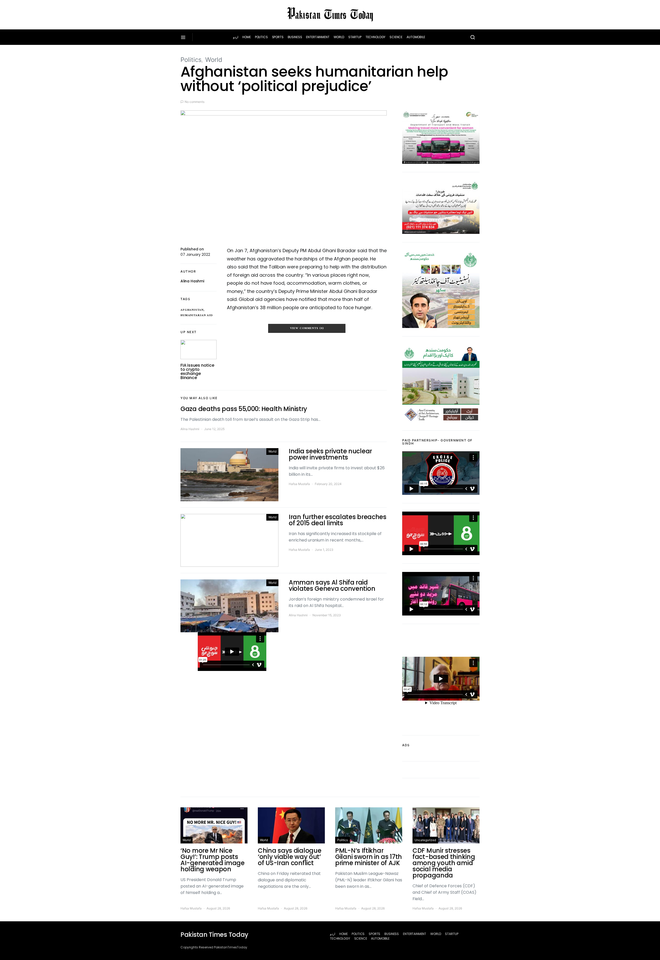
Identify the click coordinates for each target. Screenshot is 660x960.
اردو (235, 37)
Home (246, 37)
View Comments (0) (307, 328)
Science (396, 37)
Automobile (416, 37)
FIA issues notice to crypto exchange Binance (197, 371)
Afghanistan (192, 310)
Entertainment (317, 37)
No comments (194, 102)
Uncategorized (425, 840)
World (339, 37)
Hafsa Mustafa (299, 484)
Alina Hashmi (192, 281)
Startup (354, 37)
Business (295, 37)
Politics (261, 37)
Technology (376, 37)
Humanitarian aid (196, 315)
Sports (278, 37)
